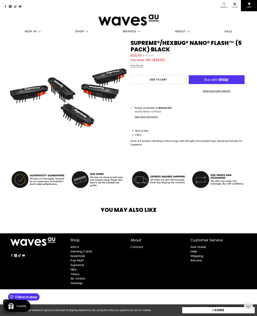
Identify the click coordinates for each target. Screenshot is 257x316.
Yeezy (75, 274)
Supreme (77, 265)
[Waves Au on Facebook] (6, 7)
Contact (137, 247)
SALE (228, 31)
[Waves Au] (128, 20)
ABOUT (180, 31)
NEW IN (31, 31)
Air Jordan (77, 278)
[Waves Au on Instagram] (11, 7)
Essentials (77, 256)
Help (194, 251)
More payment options (216, 91)
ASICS (74, 247)
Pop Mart (77, 260)
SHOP (79, 31)
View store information (146, 116)
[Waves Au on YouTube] (21, 7)
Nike (73, 269)
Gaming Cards (81, 251)
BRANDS (129, 31)
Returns (196, 260)
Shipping (197, 256)
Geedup (76, 283)
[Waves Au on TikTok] (16, 7)
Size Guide (137, 65)
